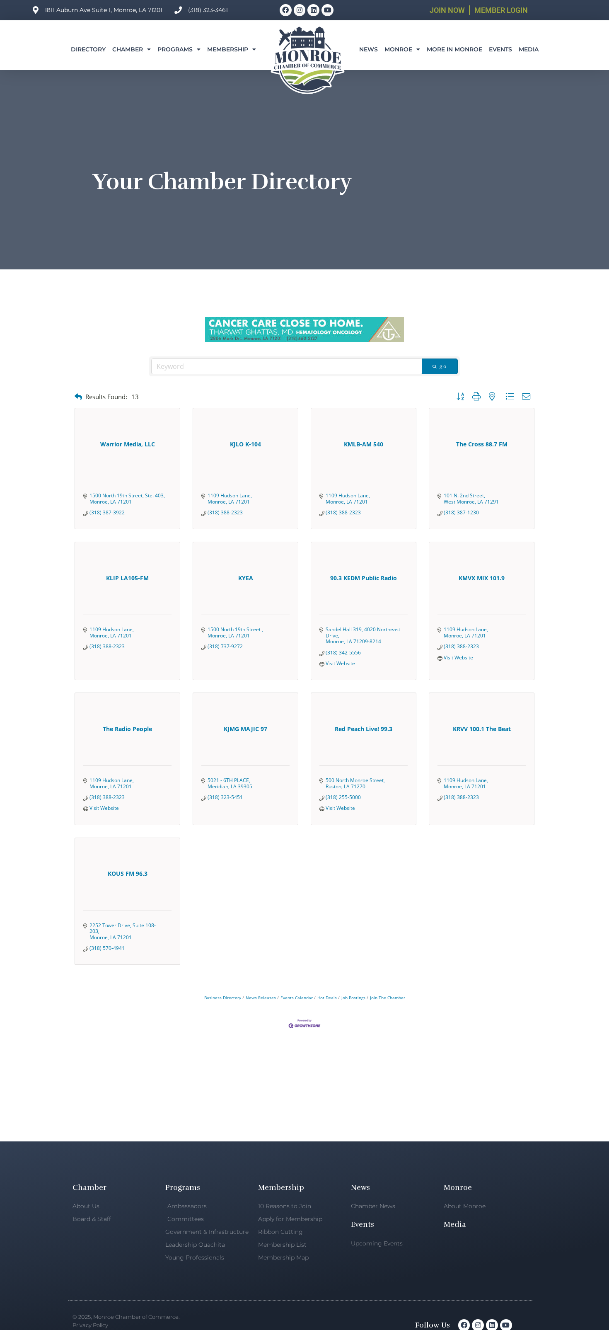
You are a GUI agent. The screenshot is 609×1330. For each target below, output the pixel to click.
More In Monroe (454, 49)
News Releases (261, 998)
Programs (175, 49)
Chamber (127, 49)
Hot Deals (327, 998)
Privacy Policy (90, 1325)
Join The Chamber (387, 998)
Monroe (398, 49)
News (368, 49)
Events (500, 49)
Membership (227, 49)
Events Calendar (296, 998)
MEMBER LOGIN (501, 10)
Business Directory (222, 998)
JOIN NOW (447, 10)
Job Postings (353, 998)
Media (529, 49)
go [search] (443, 366)
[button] (78, 396)
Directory (88, 49)
